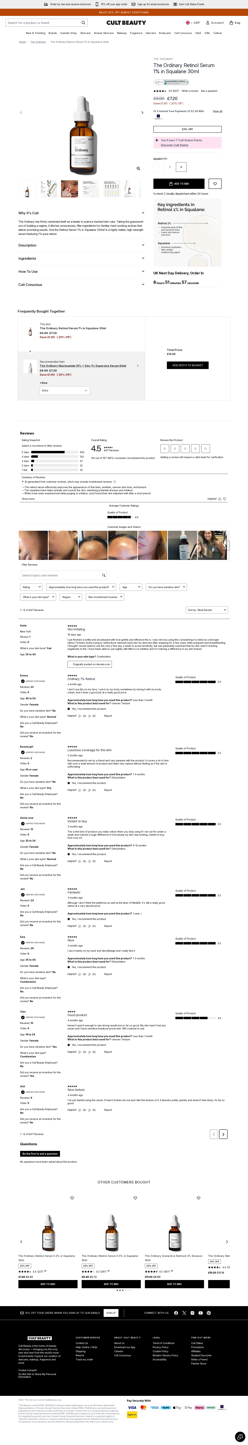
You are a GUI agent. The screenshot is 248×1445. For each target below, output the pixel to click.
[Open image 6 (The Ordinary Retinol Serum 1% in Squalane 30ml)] (132, 188)
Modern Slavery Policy (165, 1355)
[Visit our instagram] (192, 1313)
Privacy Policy (161, 1347)
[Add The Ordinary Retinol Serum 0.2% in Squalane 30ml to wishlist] (72, 1198)
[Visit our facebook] (176, 1313)
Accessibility (160, 1359)
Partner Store (198, 1363)
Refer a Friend (199, 1359)
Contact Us (82, 1343)
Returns (80, 1355)
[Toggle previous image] (21, 112)
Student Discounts (201, 1355)
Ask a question (209, 90)
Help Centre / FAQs (86, 1347)
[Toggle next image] (142, 112)
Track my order (84, 1359)
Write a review (190, 90)
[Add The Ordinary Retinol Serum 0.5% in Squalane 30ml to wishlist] (135, 1198)
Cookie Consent (27, 1370)
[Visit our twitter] (184, 1313)
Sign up (111, 1312)
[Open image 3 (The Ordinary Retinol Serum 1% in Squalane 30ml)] (69, 188)
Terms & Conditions (164, 1343)
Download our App (124, 1347)
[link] (215, 22)
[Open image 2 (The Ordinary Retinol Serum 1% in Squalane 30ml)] (48, 188)
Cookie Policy (160, 1351)
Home (22, 41)
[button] (187, 82)
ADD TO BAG (48, 1284)
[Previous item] (21, 1242)
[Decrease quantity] (158, 167)
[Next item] (227, 1242)
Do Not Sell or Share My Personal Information (37, 1375)
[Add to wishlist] (215, 184)
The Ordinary (38, 41)
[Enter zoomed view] (138, 168)
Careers (118, 1351)
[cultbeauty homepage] (126, 22)
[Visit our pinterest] (209, 1313)
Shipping (81, 1351)
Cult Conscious (122, 1355)
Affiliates (196, 1351)
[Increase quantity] (181, 167)
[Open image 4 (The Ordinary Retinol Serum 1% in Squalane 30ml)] (90, 188)
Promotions (197, 1347)
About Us (119, 1343)
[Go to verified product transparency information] (171, 82)
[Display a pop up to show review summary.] (46, 1272)
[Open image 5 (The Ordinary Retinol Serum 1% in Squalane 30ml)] (111, 188)
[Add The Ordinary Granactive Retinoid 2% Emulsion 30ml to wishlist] (198, 1198)
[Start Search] (83, 22)
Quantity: (160, 158)
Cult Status (197, 1343)
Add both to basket (187, 365)
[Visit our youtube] (201, 1313)
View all (217, 111)
